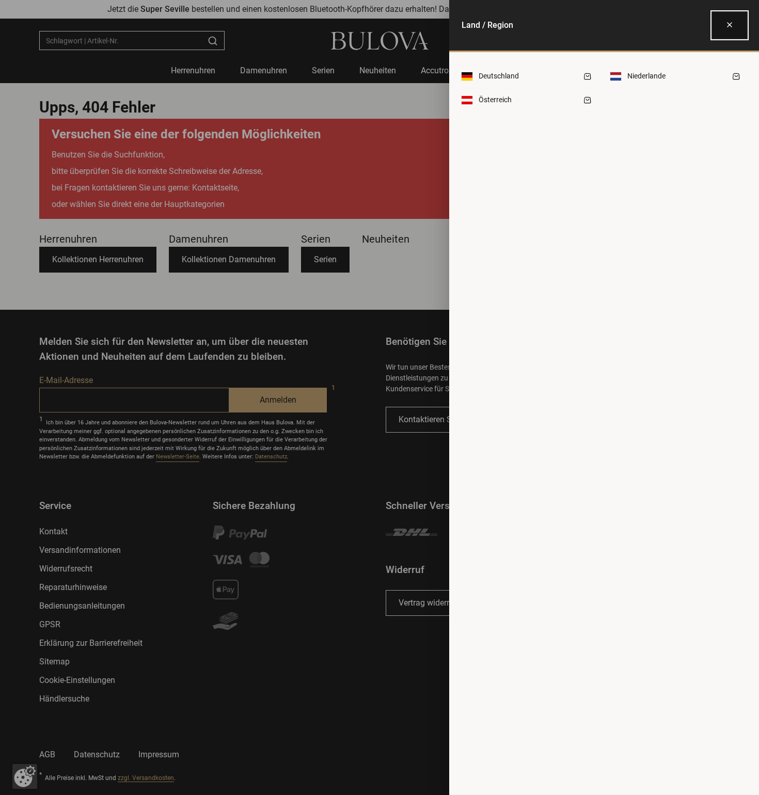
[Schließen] (730, 25)
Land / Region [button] (487, 25)
